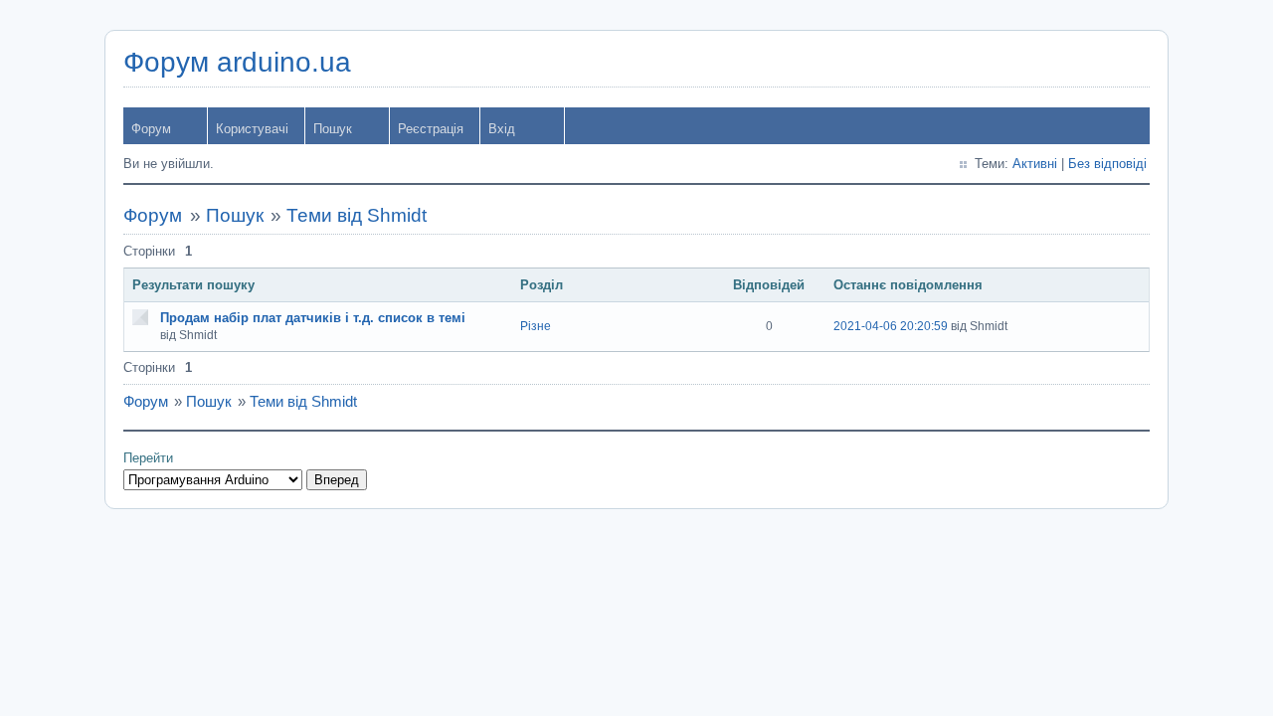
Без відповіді (1107, 163)
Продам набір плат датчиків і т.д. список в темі (312, 317)
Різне (535, 326)
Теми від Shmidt (356, 215)
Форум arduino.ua (237, 62)
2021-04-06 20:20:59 (890, 326)
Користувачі (252, 128)
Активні (1034, 163)
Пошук (332, 128)
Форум (151, 128)
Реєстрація (430, 128)
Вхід (501, 128)
